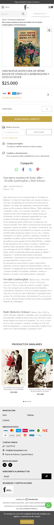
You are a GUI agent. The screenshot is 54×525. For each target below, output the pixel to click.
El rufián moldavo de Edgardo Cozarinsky (14, 388)
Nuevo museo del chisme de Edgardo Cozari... (40, 390)
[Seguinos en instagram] (5, 465)
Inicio (4, 19)
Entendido (27, 522)
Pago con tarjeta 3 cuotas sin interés (27, 2)
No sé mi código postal (10, 138)
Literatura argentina (16, 19)
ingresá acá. (45, 506)
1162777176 (10, 446)
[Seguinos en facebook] (10, 465)
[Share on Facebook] (23, 169)
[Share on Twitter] (30, 169)
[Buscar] (23, 14)
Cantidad (7, 109)
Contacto (6, 420)
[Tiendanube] (27, 500)
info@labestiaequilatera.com (16, 450)
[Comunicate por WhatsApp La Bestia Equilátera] (48, 505)
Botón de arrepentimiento (27, 508)
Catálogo (30, 415)
